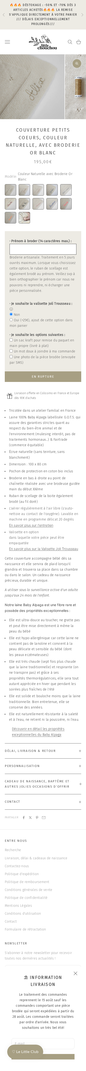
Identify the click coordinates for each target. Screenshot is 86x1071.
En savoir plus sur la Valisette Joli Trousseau (43, 549)
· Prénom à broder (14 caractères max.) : (41, 241)
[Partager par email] (44, 817)
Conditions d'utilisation (23, 914)
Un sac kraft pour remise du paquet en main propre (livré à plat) (42, 343)
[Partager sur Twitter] (30, 817)
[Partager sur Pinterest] (37, 817)
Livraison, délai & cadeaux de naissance (36, 858)
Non (17, 315)
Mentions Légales (18, 906)
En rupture (43, 376)
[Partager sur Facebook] (24, 817)
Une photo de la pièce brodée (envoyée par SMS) (42, 360)
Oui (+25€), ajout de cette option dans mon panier (41, 323)
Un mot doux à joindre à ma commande (44, 351)
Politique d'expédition (22, 874)
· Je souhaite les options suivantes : (37, 335)
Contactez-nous (17, 866)
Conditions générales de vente (28, 890)
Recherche (13, 850)
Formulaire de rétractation (25, 929)
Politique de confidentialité (26, 898)
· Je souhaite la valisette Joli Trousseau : (41, 304)
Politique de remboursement (27, 882)
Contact (11, 921)
